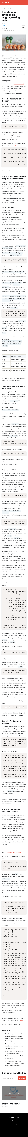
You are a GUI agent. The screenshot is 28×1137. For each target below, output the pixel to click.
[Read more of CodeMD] (3, 25)
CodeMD (5, 2)
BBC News (15, 146)
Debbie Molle (11, 852)
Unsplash (18, 852)
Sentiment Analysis (7, 9)
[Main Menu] (25, 2)
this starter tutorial (19, 84)
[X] (12, 1120)
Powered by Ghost (14, 1125)
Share (23, 27)
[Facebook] (15, 1120)
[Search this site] (22, 2)
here (21, 1020)
